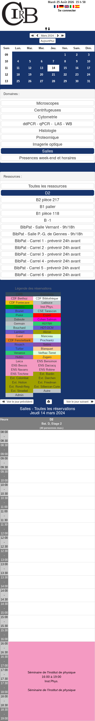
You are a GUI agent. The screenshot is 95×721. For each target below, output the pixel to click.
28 (53, 81)
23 (76, 74)
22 (65, 74)
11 (6, 68)
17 (88, 68)
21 (53, 74)
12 (29, 68)
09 (6, 54)
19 (29, 74)
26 (29, 81)
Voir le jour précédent (18, 401)
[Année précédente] (32, 35)
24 (88, 74)
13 (41, 68)
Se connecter (67, 10)
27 (41, 81)
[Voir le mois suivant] (57, 35)
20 (41, 74)
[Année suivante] (62, 35)
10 (6, 61)
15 (65, 68)
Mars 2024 (47, 35)
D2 (51, 419)
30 (76, 81)
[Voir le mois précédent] (37, 35)
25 (18, 81)
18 (18, 74)
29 (65, 81)
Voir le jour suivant (78, 401)
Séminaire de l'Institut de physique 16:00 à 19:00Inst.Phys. (52, 681)
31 (88, 81)
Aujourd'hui (47, 41)
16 (76, 68)
